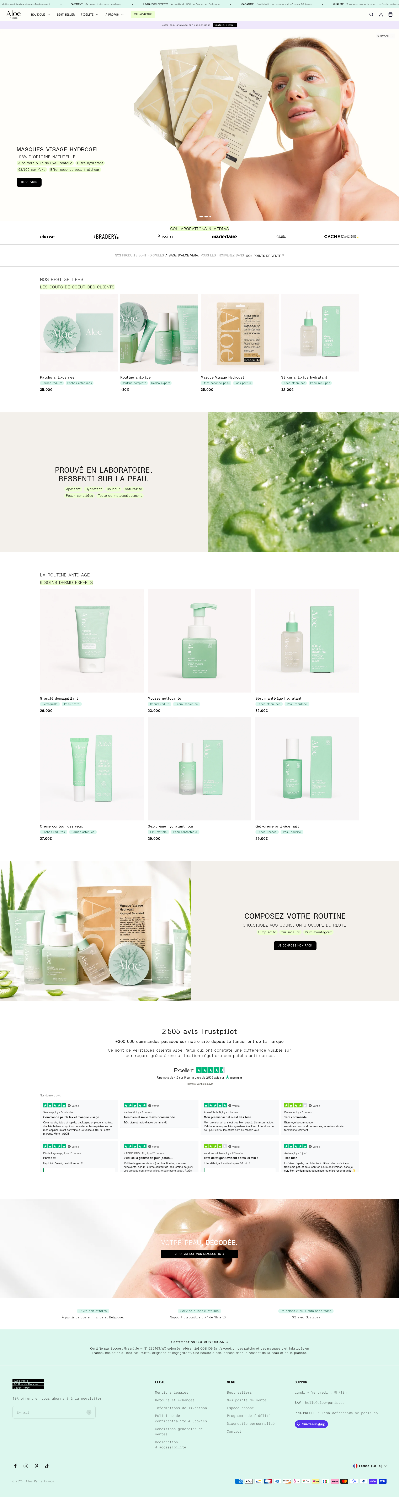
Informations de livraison (181, 1408)
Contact (234, 1431)
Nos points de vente (246, 1400)
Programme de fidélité (249, 1415)
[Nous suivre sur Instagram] (26, 1466)
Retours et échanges (175, 1400)
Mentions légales (171, 1392)
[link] (13, 14)
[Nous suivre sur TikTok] (47, 1466)
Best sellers (239, 1392)
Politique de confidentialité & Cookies (181, 1418)
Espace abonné (240, 1408)
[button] (371, 14)
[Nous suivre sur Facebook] (15, 1466)
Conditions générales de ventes (179, 1431)
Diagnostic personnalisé (251, 1423)
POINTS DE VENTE (263, 255)
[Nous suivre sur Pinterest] (36, 1466)
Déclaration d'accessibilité (170, 1444)
